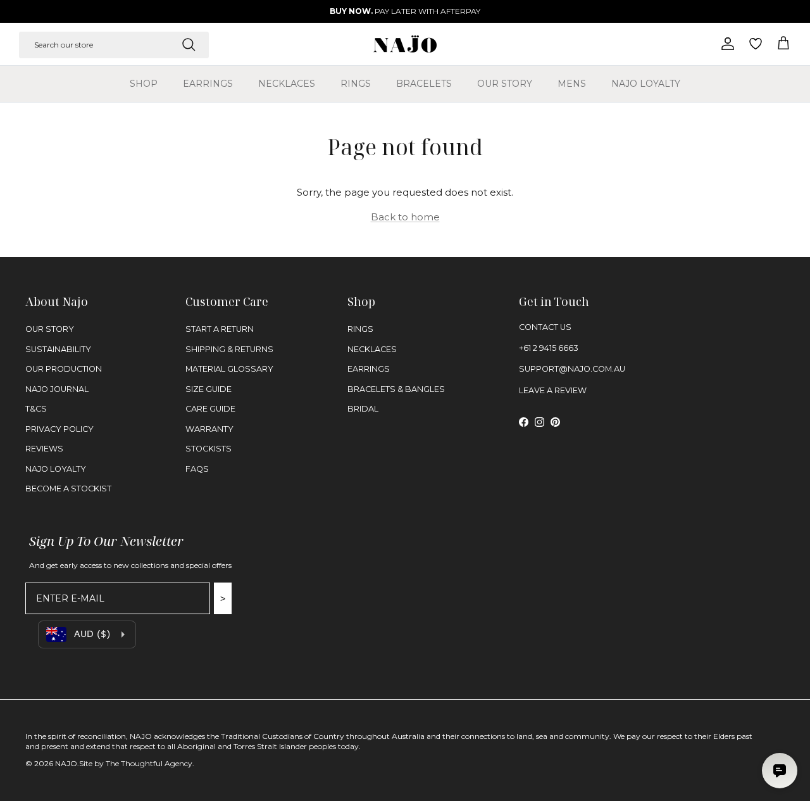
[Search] (188, 44)
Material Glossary (229, 369)
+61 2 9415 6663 (548, 348)
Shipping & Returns (229, 349)
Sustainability (58, 349)
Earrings (208, 83)
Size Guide (208, 389)
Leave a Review (553, 390)
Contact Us (545, 327)
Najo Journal (57, 389)
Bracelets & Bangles (396, 389)
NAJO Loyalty (645, 83)
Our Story (504, 83)
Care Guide (210, 408)
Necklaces (286, 83)
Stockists (208, 448)
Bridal (362, 408)
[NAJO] (405, 44)
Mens (572, 83)
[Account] (725, 43)
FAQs (197, 469)
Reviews (44, 448)
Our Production (63, 369)
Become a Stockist (68, 488)
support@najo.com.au (572, 369)
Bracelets (424, 83)
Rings (355, 83)
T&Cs (36, 408)
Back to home (405, 217)
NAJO (66, 763)
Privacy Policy (59, 429)
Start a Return (219, 329)
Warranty (209, 429)
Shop (144, 83)
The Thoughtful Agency (149, 763)
